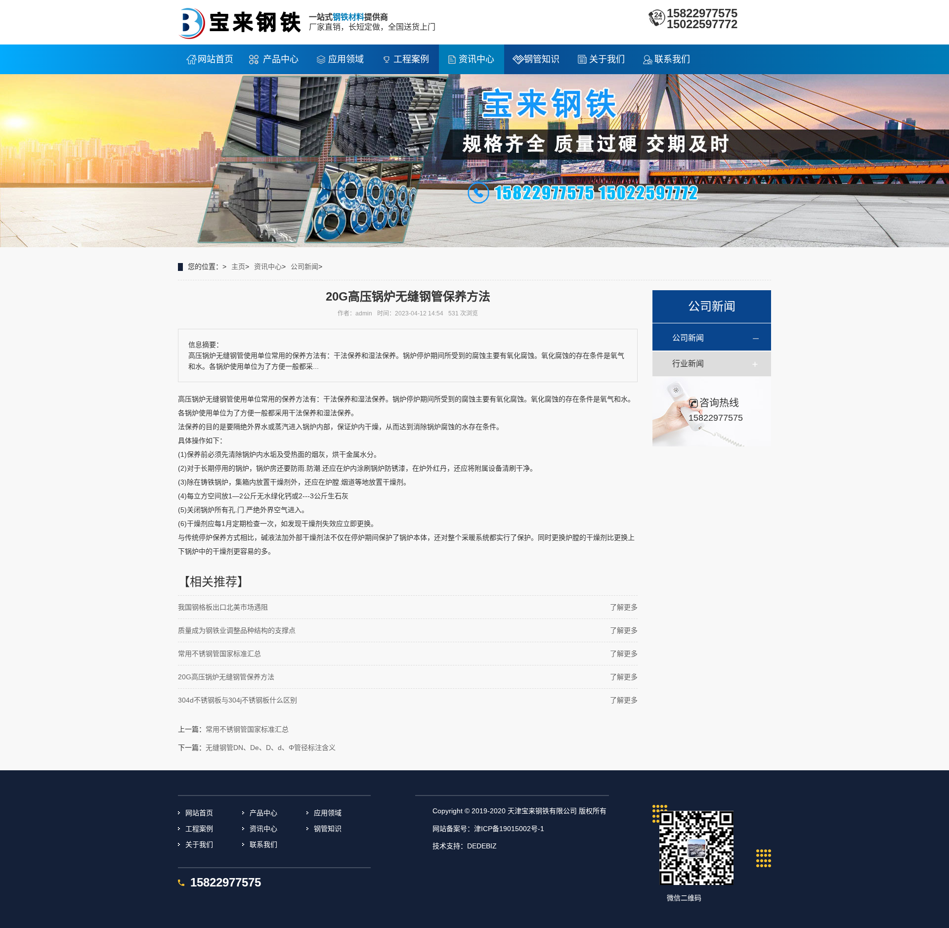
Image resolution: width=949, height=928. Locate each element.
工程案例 (411, 59)
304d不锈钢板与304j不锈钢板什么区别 (237, 700)
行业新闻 (688, 363)
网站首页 (215, 59)
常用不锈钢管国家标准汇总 (219, 654)
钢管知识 (542, 59)
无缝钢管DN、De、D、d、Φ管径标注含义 (271, 747)
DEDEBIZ (482, 846)
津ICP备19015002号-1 (509, 829)
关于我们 (607, 59)
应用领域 (346, 59)
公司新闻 (304, 266)
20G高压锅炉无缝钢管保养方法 (226, 677)
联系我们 (672, 59)
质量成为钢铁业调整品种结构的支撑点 (237, 630)
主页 (238, 266)
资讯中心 (476, 59)
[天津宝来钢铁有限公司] (243, 22)
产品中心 (281, 59)
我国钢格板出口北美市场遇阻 (223, 607)
